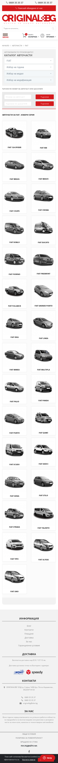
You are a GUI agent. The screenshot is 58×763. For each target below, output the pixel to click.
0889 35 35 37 (16, 2)
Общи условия (29, 734)
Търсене (45, 97)
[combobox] (29, 61)
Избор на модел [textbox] (15, 73)
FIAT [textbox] (9, 60)
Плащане (29, 633)
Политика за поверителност (29, 738)
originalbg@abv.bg (30, 703)
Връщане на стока (29, 742)
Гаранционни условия (29, 645)
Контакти (29, 629)
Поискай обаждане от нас (30, 8)
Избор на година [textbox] (15, 67)
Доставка (29, 637)
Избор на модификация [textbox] (19, 80)
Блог (29, 626)
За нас (29, 641)
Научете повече (28, 759)
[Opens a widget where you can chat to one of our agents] (47, 758)
